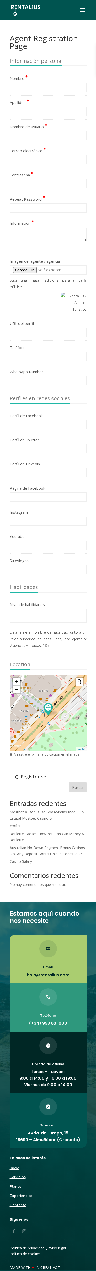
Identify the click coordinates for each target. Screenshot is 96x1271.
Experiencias (21, 1195)
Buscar (78, 787)
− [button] (16, 689)
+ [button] (16, 681)
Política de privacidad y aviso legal (38, 1248)
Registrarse (32, 777)
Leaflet (81, 749)
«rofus (15, 825)
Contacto (18, 1205)
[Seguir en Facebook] (14, 1231)
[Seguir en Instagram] (24, 1231)
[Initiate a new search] (79, 682)
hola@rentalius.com (48, 975)
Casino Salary (21, 861)
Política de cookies (25, 1253)
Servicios (18, 1177)
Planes (15, 1186)
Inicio (14, 1168)
